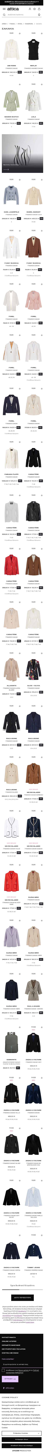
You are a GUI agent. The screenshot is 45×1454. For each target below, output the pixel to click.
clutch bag (30, 1322)
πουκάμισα (18, 1315)
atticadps (10, 1388)
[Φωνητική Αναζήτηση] (39, 14)
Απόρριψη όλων (21, 1439)
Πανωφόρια (29, 23)
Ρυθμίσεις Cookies (20, 1433)
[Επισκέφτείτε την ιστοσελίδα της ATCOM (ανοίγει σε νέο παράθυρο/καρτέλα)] (21, 1450)
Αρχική (4, 23)
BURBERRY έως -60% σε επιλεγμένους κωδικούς (20, 1)
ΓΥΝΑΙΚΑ (12, 23)
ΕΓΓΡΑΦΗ (8, 1379)
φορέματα (22, 1311)
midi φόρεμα (18, 1320)
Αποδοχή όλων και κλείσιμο (22, 1445)
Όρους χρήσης (23, 1370)
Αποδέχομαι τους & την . (22, 1371)
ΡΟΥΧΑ (20, 23)
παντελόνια (7, 1315)
